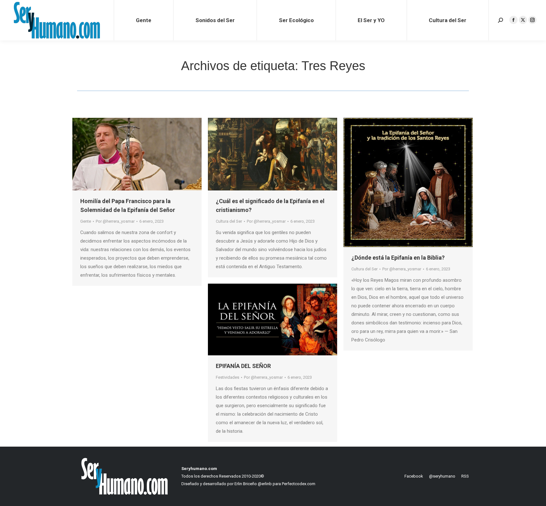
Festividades (227, 377)
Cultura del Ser (229, 221)
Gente (85, 221)
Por (115, 221)
